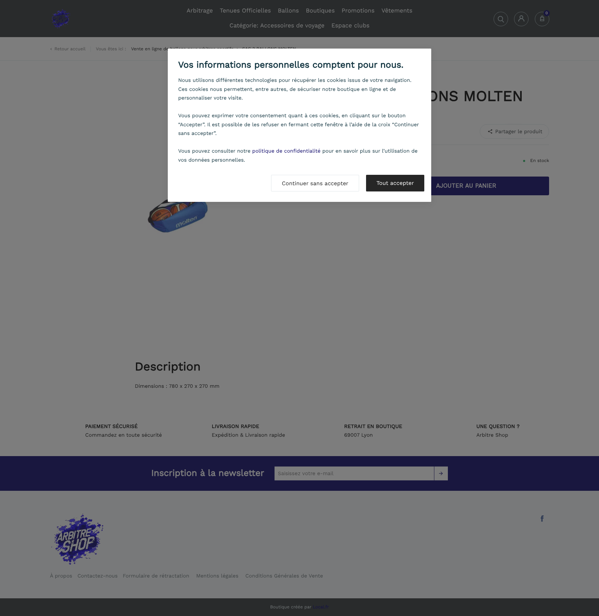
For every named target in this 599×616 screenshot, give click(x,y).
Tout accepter (395, 183)
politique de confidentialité (286, 151)
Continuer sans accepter (315, 183)
